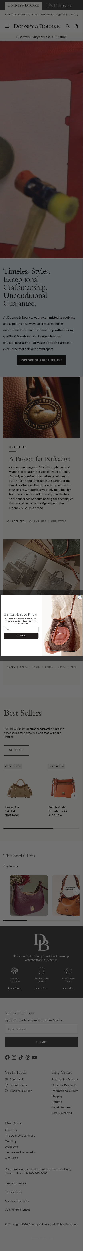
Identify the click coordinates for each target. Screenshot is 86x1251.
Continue (21, 636)
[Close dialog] (79, 597)
